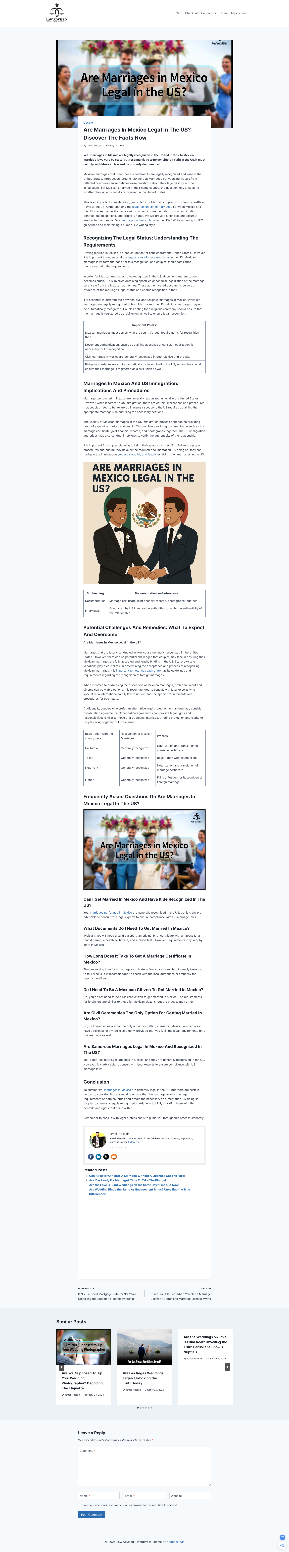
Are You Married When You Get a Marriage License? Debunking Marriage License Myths (181, 1293)
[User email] (114, 1157)
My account (239, 13)
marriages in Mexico (117, 1090)
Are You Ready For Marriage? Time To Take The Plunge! (127, 1180)
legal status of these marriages (149, 257)
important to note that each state (138, 670)
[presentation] (83, 1347)
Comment (87, 1450)
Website (176, 1496)
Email (130, 1496)
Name (85, 1496)
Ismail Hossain (94, 145)
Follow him (133, 1142)
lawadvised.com (118, 1147)
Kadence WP (175, 1541)
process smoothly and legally (137, 454)
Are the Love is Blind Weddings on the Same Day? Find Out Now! (134, 1185)
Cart (179, 13)
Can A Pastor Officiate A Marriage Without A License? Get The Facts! (137, 1175)
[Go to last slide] (61, 1367)
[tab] (138, 1408)
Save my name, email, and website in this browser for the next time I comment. (130, 1505)
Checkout (191, 13)
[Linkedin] (98, 1157)
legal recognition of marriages (152, 206)
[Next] (227, 1367)
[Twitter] (106, 1157)
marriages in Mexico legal (138, 220)
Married (88, 123)
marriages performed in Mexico (111, 912)
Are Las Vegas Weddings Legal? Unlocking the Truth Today (143, 1378)
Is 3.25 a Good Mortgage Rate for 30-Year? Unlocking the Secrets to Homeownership (107, 1293)
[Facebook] (91, 1157)
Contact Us (208, 13)
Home (224, 13)
